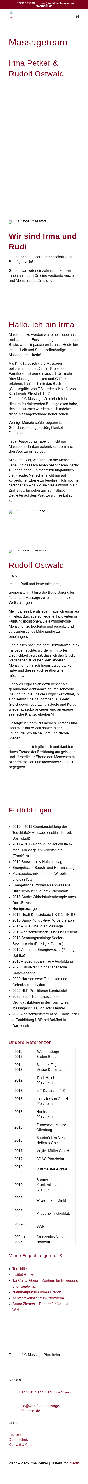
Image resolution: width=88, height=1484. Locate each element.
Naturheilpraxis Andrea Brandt (36, 1292)
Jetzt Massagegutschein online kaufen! (44, 175)
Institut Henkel (23, 1275)
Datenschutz (19, 1439)
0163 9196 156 (31, 1392)
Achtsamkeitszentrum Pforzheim (38, 1298)
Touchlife (19, 1269)
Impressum (17, 1434)
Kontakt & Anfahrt (23, 1445)
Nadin (74, 1463)
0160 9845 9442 (58, 1392)
